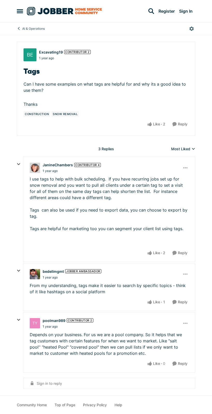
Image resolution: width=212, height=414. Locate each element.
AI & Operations (33, 29)
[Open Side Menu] (20, 11)
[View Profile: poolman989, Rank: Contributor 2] (35, 323)
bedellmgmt (53, 271)
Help (118, 405)
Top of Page (65, 405)
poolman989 (54, 320)
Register (166, 11)
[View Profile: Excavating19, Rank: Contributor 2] (30, 54)
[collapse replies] (19, 164)
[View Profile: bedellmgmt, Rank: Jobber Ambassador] (35, 274)
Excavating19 (51, 52)
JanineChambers (58, 165)
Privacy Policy (95, 405)
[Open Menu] (191, 28)
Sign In (186, 11)
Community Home (32, 405)
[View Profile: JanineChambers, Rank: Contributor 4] (35, 168)
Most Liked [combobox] (183, 149)
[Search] (151, 11)
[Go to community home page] (64, 11)
